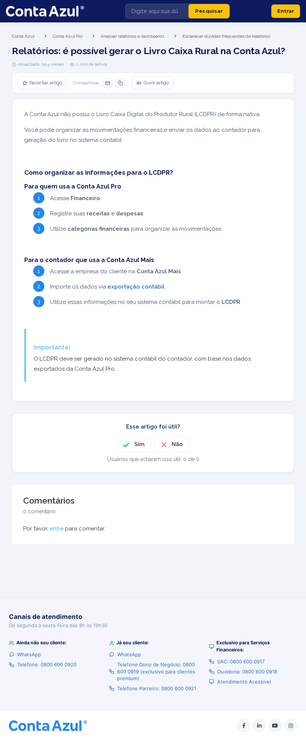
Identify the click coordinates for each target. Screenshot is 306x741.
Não (177, 444)
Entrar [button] (285, 11)
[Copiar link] (120, 83)
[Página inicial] (45, 11)
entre (56, 528)
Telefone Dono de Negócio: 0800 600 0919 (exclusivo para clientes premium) (156, 671)
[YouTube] (275, 725)
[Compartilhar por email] (107, 83)
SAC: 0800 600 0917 (241, 661)
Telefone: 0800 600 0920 (46, 664)
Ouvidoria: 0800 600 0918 (247, 672)
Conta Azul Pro (67, 36)
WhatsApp (29, 654)
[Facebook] (243, 725)
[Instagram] (290, 725)
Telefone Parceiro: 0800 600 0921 (156, 688)
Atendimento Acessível (244, 682)
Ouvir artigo (156, 82)
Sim (139, 444)
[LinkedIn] (259, 725)
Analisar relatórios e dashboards (132, 36)
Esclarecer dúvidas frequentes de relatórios (226, 36)
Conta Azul (23, 36)
